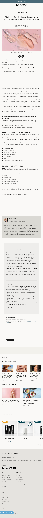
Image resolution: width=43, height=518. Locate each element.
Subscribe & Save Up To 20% (22, 1)
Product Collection (6, 477)
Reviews (18, 475)
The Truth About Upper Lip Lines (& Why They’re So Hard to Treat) (21, 376)
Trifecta (10, 142)
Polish (3, 144)
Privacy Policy (28, 321)
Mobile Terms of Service (7, 503)
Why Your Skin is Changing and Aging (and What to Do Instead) (10, 401)
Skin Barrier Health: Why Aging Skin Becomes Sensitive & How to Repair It (35, 376)
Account (4, 486)
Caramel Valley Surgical (21, 484)
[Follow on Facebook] (3, 468)
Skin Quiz (4, 484)
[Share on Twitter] (22, 56)
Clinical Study (5, 481)
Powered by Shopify (14, 513)
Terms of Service (5, 501)
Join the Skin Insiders (20, 481)
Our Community (19, 479)
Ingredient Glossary (6, 479)
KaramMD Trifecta (9, 438)
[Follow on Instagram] (7, 468)
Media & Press (19, 477)
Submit (10, 339)
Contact (3, 508)
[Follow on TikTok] (14, 468)
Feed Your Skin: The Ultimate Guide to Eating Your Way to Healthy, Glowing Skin (31, 402)
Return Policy (5, 497)
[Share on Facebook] (19, 56)
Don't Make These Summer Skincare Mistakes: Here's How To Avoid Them (7, 376)
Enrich (25, 438)
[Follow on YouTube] (11, 468)
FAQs (3, 492)
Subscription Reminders (7, 505)
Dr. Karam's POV (21, 12)
